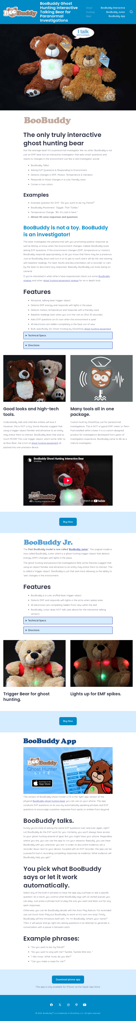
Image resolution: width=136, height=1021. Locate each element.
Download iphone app (68, 979)
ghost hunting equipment (97, 328)
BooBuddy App (117, 16)
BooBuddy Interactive (113, 7)
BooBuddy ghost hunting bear (49, 800)
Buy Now (68, 521)
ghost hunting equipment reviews (61, 280)
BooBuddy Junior (115, 11)
